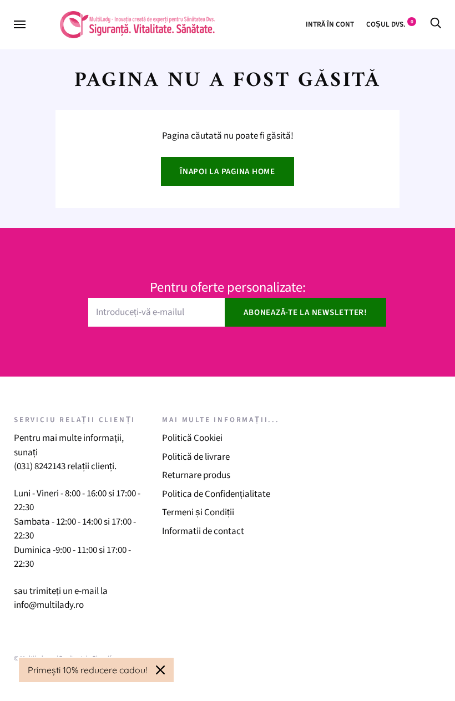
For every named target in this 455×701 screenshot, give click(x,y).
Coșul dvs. (389, 24)
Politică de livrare (196, 457)
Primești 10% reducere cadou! (87, 669)
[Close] (160, 670)
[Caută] (435, 24)
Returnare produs (196, 475)
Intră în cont (330, 24)
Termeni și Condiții (198, 512)
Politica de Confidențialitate (216, 494)
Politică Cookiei (192, 438)
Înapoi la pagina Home (227, 171)
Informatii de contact (203, 531)
